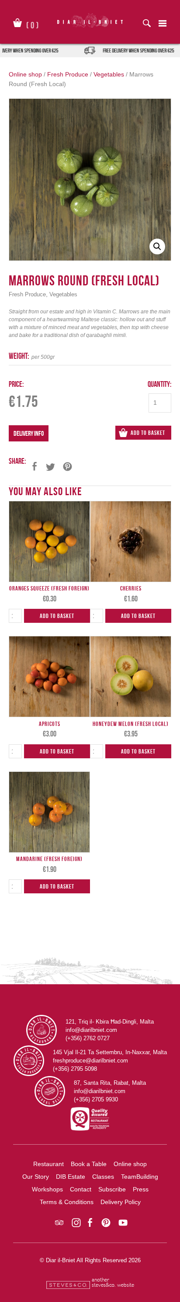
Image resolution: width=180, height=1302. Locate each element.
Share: (17, 461)
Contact (80, 1189)
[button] (157, 246)
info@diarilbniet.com (91, 1030)
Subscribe (112, 1189)
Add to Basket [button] (57, 615)
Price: (16, 384)
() (32, 23)
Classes (103, 1176)
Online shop (25, 74)
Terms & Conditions (66, 1201)
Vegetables (108, 74)
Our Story (35, 1176)
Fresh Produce (67, 74)
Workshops (47, 1189)
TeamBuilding (139, 1176)
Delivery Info (29, 433)
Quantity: (159, 384)
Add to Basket (148, 432)
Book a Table (89, 1163)
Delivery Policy (120, 1201)
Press (141, 1189)
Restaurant (48, 1163)
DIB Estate (70, 1176)
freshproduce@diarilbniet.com (90, 1060)
